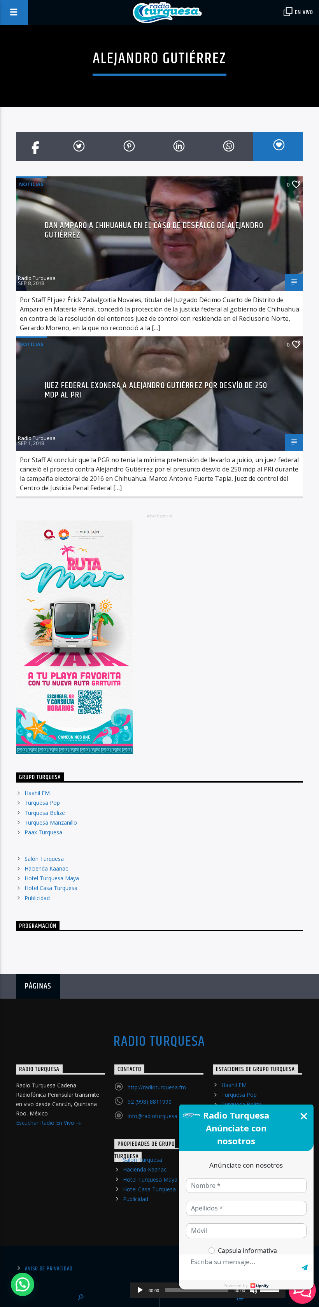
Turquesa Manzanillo (51, 822)
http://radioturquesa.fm (157, 1087)
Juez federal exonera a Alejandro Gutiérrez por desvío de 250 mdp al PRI (156, 390)
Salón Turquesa (44, 858)
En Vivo (303, 12)
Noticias (31, 184)
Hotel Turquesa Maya (52, 878)
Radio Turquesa (37, 277)
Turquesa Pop (42, 802)
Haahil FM (37, 793)
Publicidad (37, 898)
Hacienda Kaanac (46, 868)
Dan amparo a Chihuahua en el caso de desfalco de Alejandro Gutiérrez (154, 230)
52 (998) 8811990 (150, 1101)
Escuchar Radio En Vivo (46, 1122)
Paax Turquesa (43, 832)
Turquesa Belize (45, 812)
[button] (22, 1284)
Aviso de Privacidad (49, 1269)
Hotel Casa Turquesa (51, 888)
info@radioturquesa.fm (157, 1116)
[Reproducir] (140, 1290)
